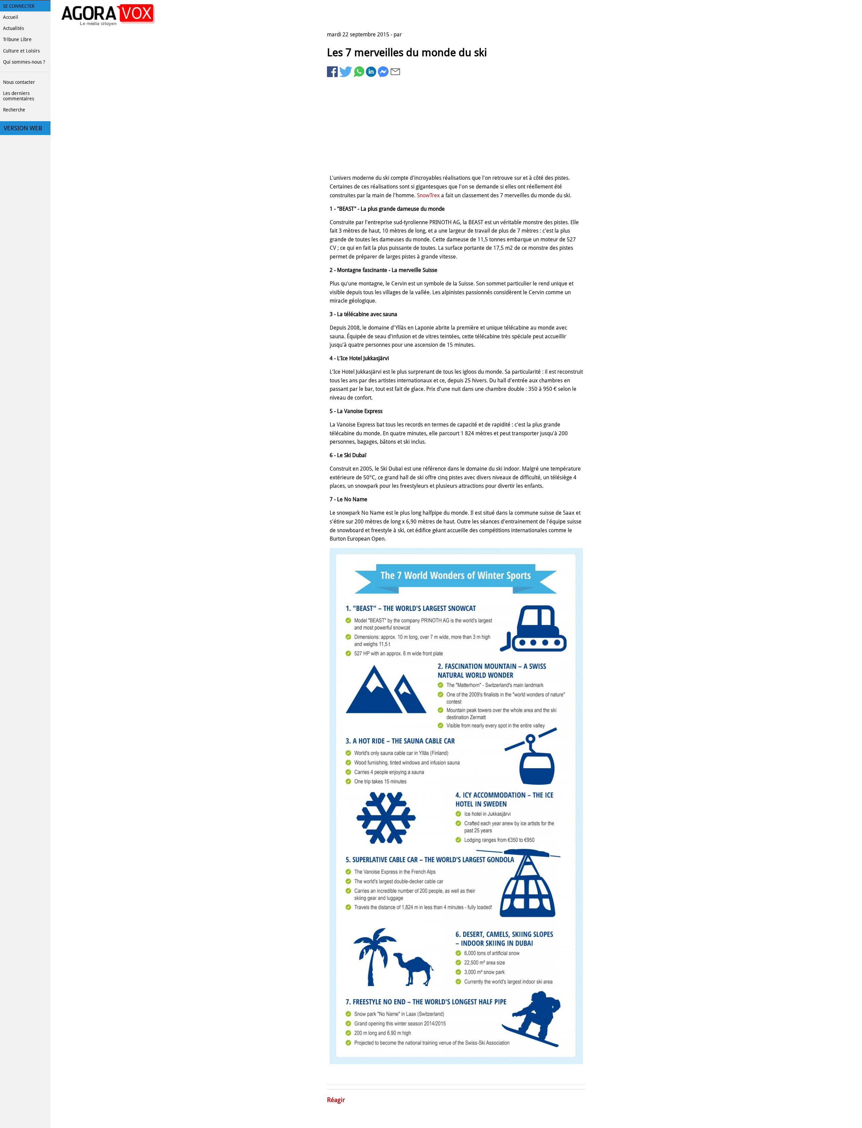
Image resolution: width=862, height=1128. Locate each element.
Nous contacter (19, 82)
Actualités (13, 28)
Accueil (10, 17)
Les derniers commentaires (18, 96)
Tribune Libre (17, 39)
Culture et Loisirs (21, 51)
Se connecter (18, 6)
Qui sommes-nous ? (24, 62)
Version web (23, 128)
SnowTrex (428, 195)
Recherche (14, 109)
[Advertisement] (456, 126)
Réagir (336, 1099)
